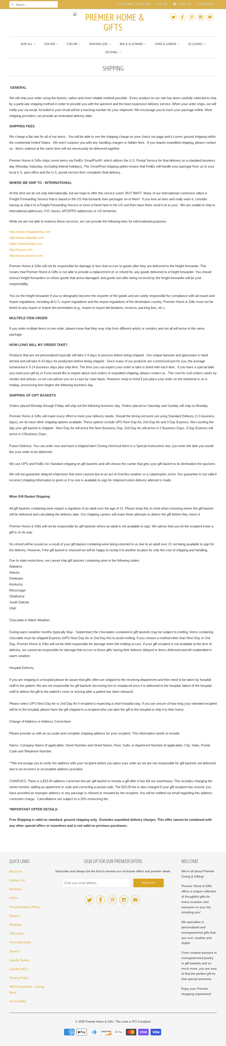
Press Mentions (20, 942)
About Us (15, 871)
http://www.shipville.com (26, 238)
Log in (162, 4)
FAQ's (13, 898)
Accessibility (17, 1001)
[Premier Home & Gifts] (113, 22)
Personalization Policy (24, 907)
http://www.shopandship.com (30, 232)
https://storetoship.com (25, 243)
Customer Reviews (134, 4)
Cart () (184, 4)
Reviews (15, 889)
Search (14, 951)
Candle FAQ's (18, 969)
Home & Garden (165, 44)
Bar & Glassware (131, 44)
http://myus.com (21, 249)
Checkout (206, 4)
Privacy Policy (18, 978)
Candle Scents (19, 960)
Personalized (98, 44)
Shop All (26, 44)
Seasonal (111, 52)
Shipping (15, 924)
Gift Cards (16, 933)
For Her (49, 44)
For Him (72, 44)
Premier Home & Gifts (99, 1021)
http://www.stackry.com (26, 255)
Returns (14, 916)
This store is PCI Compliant (133, 1021)
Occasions (195, 44)
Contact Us (17, 880)
